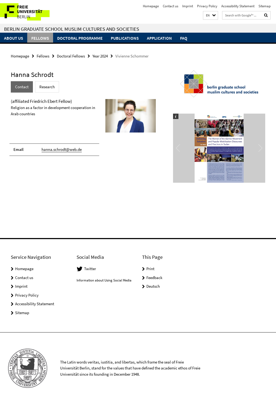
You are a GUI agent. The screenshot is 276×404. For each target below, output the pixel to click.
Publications (125, 38)
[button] (210, 15)
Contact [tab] (22, 86)
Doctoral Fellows (71, 56)
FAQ (183, 38)
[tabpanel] (83, 129)
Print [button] (150, 268)
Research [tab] (47, 86)
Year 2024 (100, 56)
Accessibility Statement (237, 6)
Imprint (187, 6)
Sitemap (264, 6)
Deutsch (153, 286)
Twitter (90, 268)
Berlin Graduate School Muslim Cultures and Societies (71, 29)
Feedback (154, 277)
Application (159, 38)
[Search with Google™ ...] (266, 15)
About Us (13, 38)
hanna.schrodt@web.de (62, 149)
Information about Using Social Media (104, 280)
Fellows (40, 38)
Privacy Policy (207, 6)
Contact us (170, 6)
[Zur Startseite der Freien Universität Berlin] (35, 12)
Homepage (151, 6)
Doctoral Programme (80, 38)
